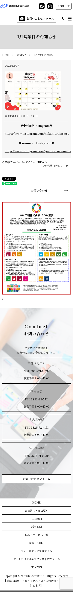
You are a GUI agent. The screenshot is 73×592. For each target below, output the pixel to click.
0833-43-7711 (39, 399)
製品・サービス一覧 (36, 535)
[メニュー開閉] (70, 18)
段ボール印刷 (36, 543)
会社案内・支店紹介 (36, 510)
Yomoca (36, 518)
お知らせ (21, 54)
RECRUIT (63, 6)
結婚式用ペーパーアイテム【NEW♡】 (27, 162)
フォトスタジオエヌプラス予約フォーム (36, 559)
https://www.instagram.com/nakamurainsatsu (37, 133)
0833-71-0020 (40, 371)
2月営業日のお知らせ (55, 166)
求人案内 (36, 567)
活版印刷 (36, 527)
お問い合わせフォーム (40, 18)
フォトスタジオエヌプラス (36, 551)
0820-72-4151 (39, 427)
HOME (5, 54)
